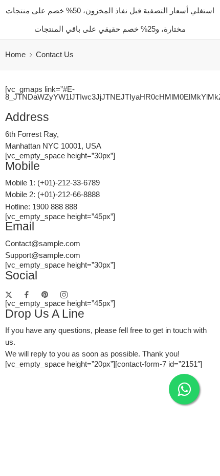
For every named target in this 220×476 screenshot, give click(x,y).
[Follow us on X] (8, 294)
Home (15, 55)
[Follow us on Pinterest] (45, 295)
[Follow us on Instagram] (64, 294)
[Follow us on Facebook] (27, 295)
